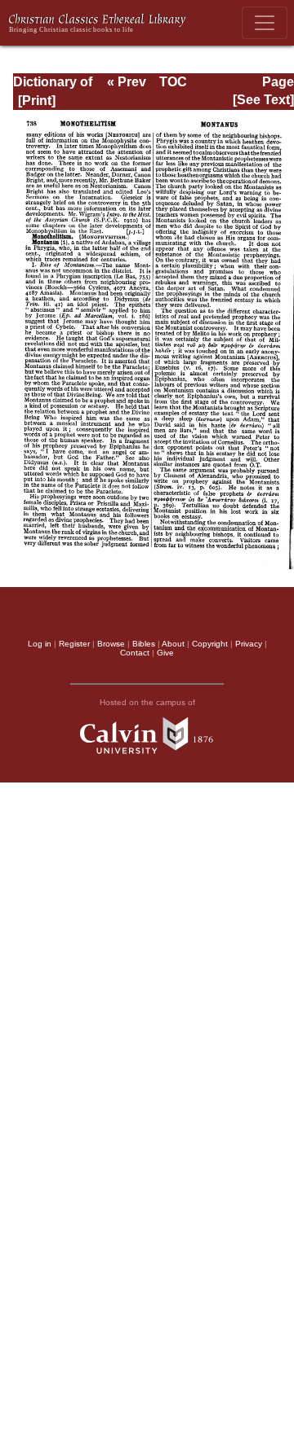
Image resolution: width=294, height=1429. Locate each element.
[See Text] (263, 100)
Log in (39, 643)
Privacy (248, 643)
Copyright (210, 643)
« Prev (126, 82)
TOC (173, 82)
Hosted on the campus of (147, 702)
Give (165, 652)
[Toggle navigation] (264, 23)
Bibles (143, 643)
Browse (111, 643)
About (173, 643)
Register (74, 643)
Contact (134, 652)
